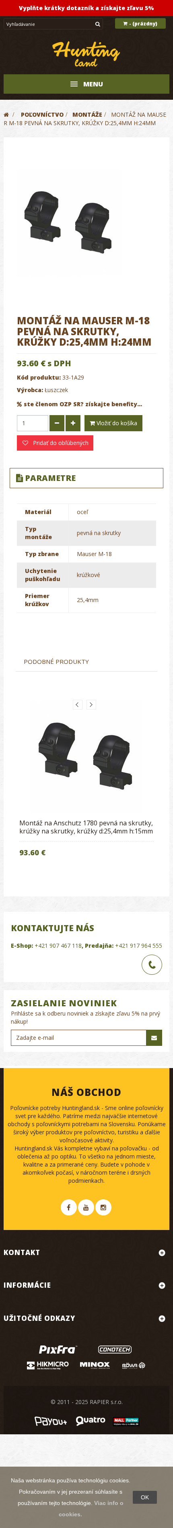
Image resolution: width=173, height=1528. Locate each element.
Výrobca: (30, 390)
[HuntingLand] (86, 54)
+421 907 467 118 (58, 945)
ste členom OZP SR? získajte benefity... (83, 404)
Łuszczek (56, 390)
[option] (86, 784)
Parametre (50, 477)
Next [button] (91, 704)
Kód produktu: (39, 377)
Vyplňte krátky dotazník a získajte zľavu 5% (86, 8)
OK (145, 1497)
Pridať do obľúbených (60, 443)
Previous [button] (77, 704)
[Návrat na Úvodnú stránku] (6, 114)
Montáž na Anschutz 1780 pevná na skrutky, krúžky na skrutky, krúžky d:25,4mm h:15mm (86, 827)
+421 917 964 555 (138, 945)
